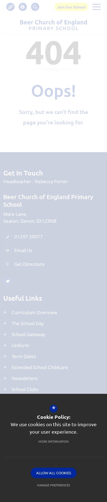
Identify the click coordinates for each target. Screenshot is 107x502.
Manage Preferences (53, 485)
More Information (53, 441)
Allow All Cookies (53, 472)
